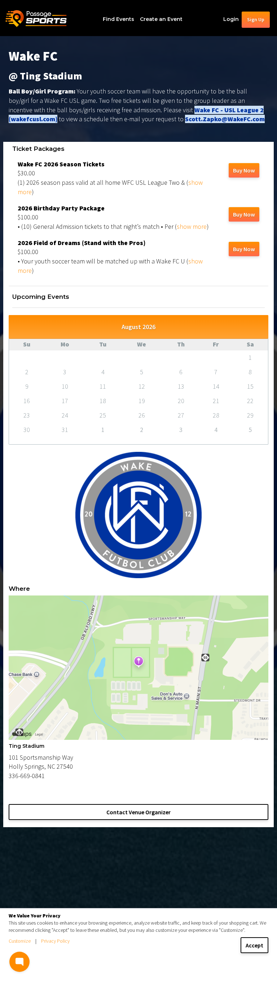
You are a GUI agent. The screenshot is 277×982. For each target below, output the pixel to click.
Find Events (118, 19)
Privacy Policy (55, 941)
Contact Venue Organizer (138, 812)
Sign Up (255, 19)
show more (192, 226)
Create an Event (161, 19)
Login (231, 19)
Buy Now (244, 170)
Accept (254, 945)
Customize (20, 941)
